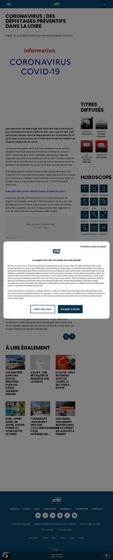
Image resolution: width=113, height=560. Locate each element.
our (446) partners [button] (20, 266)
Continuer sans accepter (93, 246)
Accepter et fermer (70, 309)
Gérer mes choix (42, 309)
